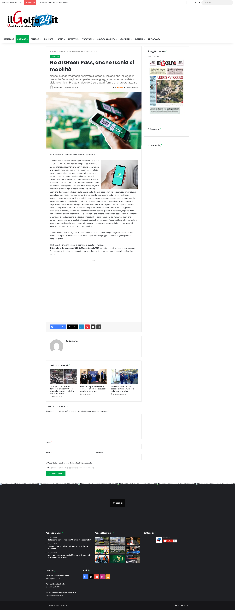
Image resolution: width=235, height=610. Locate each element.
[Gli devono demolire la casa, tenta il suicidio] (102, 541)
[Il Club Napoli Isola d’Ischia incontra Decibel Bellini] (133, 550)
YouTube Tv (155, 39)
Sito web (99, 452)
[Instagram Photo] (19, 502)
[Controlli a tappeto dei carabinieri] (133, 559)
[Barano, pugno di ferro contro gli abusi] (117, 541)
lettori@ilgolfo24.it (53, 578)
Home (53, 51)
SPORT (60, 39)
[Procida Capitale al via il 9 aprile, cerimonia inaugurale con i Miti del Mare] (93, 376)
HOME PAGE (9, 39)
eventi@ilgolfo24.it (53, 587)
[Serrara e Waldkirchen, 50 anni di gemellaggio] (117, 559)
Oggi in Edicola (153, 56)
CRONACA (21, 39)
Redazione (58, 87)
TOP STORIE (87, 39)
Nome (49, 442)
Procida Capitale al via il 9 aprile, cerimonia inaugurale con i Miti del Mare (93, 388)
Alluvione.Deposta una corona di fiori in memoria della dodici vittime (122, 388)
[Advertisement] (94, 288)
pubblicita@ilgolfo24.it (54, 595)
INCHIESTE (48, 39)
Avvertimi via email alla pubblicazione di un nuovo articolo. (71, 468)
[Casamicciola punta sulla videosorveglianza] (117, 550)
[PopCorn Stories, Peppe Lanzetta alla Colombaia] (102, 559)
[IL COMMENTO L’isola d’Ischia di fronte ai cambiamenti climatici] (133, 541)
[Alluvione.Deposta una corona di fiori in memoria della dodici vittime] (124, 376)
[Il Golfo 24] (32, 20)
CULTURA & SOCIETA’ (106, 39)
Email (49, 452)
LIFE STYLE (73, 39)
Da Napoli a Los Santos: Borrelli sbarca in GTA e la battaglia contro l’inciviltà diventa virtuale (62, 390)
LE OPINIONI (125, 39)
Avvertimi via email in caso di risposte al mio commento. (70, 463)
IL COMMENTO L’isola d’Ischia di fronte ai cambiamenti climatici (61, 2)
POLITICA (35, 39)
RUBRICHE (139, 39)
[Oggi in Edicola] (166, 115)
